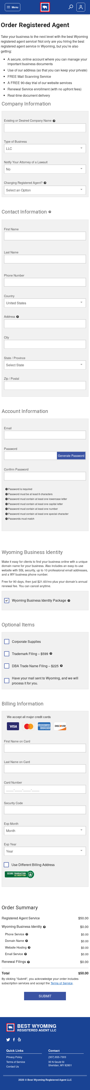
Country (9, 296)
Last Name (11, 252)
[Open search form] (70, 7)
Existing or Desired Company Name (27, 120)
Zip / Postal (11, 378)
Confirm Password (16, 469)
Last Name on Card (17, 761)
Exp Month (11, 823)
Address (9, 316)
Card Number (13, 782)
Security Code (13, 803)
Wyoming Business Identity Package (39, 600)
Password (10, 448)
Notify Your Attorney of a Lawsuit (26, 162)
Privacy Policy (14, 1057)
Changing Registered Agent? (23, 182)
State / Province (14, 358)
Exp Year (10, 844)
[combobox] (45, 148)
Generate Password (71, 455)
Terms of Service (62, 983)
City (6, 337)
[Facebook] (15, 1039)
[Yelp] (21, 1040)
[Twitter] (9, 1039)
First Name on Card (17, 741)
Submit (45, 996)
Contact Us (12, 1066)
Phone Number (14, 275)
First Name (11, 229)
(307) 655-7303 (57, 1057)
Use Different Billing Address (33, 864)
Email (8, 428)
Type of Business (15, 141)
